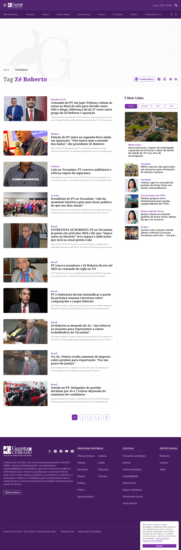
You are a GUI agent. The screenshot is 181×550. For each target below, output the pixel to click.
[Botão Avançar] (176, 14)
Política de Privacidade (89, 531)
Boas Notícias (84, 14)
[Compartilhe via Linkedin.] (176, 79)
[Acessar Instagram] (55, 451)
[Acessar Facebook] (61, 451)
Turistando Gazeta (133, 496)
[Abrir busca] (176, 5)
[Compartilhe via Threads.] (164, 79)
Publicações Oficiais (154, 14)
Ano (171, 106)
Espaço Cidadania (132, 489)
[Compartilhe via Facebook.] (159, 79)
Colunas (128, 448)
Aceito (159, 546)
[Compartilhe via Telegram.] (170, 79)
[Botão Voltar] (171, 14)
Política (45, 14)
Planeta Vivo (129, 483)
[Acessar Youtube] (66, 451)
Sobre (163, 469)
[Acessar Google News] (72, 451)
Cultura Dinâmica (132, 469)
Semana (144, 106)
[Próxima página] (106, 417)
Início (6, 69)
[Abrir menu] (4, 5)
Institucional (169, 448)
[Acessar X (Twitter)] (49, 451)
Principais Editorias (90, 448)
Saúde (101, 462)
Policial (127, 462)
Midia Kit (165, 455)
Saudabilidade (130, 476)
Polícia (81, 489)
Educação (103, 469)
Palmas (81, 462)
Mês (158, 106)
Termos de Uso (68, 531)
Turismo (101, 14)
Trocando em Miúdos (134, 455)
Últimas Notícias (10, 14)
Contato (164, 462)
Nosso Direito (130, 503)
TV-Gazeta (118, 14)
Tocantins (30, 14)
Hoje (131, 106)
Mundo (81, 476)
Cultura (134, 14)
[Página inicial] (17, 451)
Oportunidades (63, 14)
